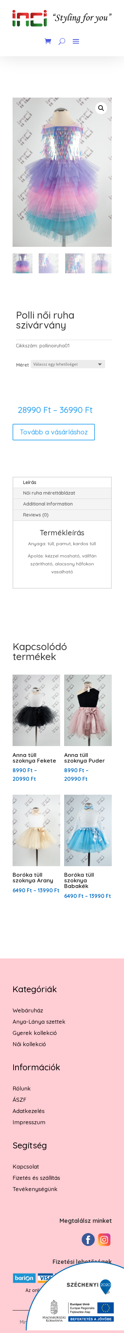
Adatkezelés (29, 1110)
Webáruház (28, 1010)
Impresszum (29, 1122)
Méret (22, 365)
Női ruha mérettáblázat (49, 493)
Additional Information (48, 504)
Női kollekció (29, 1044)
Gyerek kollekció (35, 1032)
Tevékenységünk (35, 1188)
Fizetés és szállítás (36, 1177)
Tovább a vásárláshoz (54, 432)
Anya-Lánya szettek (39, 1021)
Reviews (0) (36, 515)
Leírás (29, 482)
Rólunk (22, 1088)
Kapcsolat (26, 1166)
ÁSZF (19, 1099)
